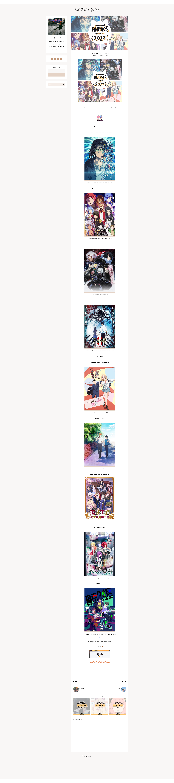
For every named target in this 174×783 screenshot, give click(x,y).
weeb (7, 2)
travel (21, 2)
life (3, 2)
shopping (15, 2)
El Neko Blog (87, 10)
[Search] (63, 84)
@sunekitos (87, 756)
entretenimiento (29, 2)
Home (48, 2)
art (10, 2)
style (36, 2)
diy (40, 2)
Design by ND (169, 781)
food (44, 2)
